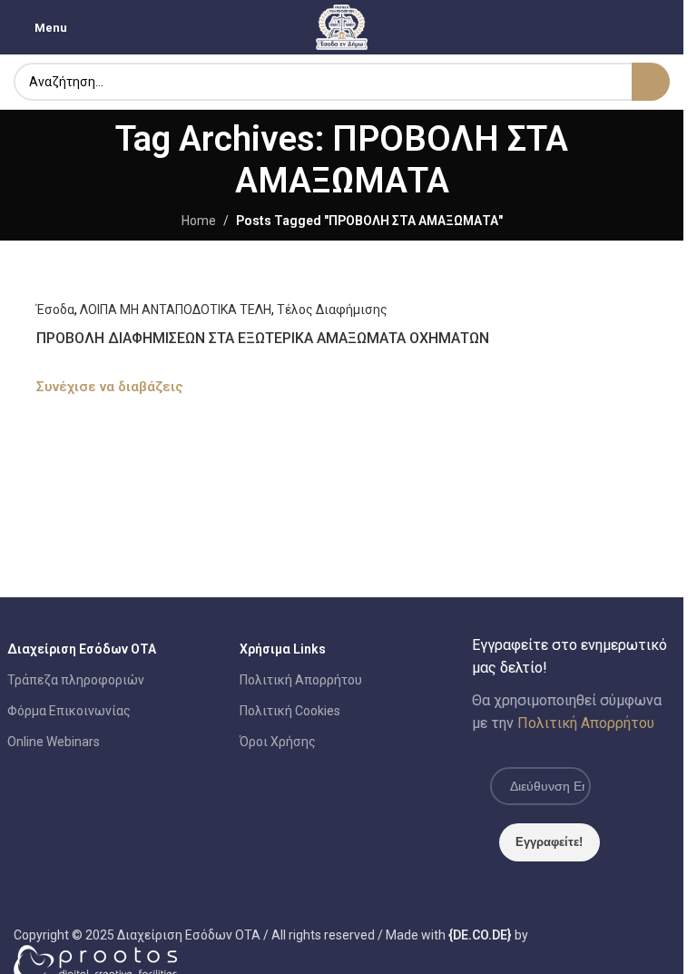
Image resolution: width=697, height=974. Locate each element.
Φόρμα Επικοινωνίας (69, 710)
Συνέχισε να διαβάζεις (109, 387)
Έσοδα (55, 309)
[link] (480, 935)
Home (199, 220)
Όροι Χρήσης (278, 741)
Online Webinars (53, 741)
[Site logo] (342, 26)
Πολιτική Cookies (290, 710)
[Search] (651, 82)
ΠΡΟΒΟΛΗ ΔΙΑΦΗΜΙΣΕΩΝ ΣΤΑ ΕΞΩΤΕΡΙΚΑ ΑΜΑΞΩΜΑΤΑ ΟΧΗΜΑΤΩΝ (262, 338)
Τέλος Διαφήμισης (332, 309)
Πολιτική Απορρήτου (301, 680)
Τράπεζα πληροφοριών (75, 680)
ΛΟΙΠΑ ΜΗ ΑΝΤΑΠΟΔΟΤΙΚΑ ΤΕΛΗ (175, 309)
